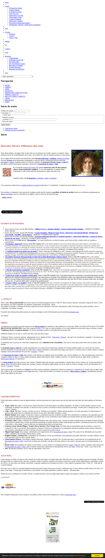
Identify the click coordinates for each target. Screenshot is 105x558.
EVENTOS (9, 91)
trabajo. (12, 162)
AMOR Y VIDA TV (12, 94)
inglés (46, 178)
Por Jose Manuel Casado (17, 64)
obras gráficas (8, 362)
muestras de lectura (63, 158)
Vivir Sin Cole (13, 14)
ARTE (7, 89)
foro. (56, 194)
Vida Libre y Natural (15, 21)
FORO (7, 102)
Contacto (34, 351)
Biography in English (16, 65)
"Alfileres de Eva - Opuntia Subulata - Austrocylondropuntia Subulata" (59, 229)
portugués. (53, 178)
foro (10, 160)
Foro (27, 369)
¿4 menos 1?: (7, 119)
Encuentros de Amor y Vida (48, 164)
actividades (4, 162)
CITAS (7, 98)
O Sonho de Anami (15, 12)
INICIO (7, 85)
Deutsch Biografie (15, 67)
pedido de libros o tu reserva (31, 185)
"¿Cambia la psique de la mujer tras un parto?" (21, 251)
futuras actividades (7, 194)
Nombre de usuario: (8, 111)
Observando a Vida (15, 17)
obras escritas (40, 326)
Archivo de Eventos (29, 167)
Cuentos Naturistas (15, 19)
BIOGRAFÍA (9, 100)
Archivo (11, 36)
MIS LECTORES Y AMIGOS (15, 96)
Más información (80, 555)
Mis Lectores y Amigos (78, 371)
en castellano (36, 178)
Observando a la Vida (16, 15)
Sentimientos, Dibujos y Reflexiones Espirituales (25, 25)
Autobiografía (13, 58)
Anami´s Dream (14, 10)
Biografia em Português (16, 69)
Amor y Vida (13, 38)
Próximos (12, 34)
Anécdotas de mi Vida (16, 60)
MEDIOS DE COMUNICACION (16, 93)
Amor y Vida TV (62, 162)
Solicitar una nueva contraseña (15, 130)
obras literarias (43, 158)
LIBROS (8, 87)
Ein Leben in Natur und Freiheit (19, 23)
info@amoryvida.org (7, 359)
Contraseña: (5, 113)
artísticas (53, 158)
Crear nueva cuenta (11, 128)
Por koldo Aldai (14, 62)
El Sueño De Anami (15, 8)
